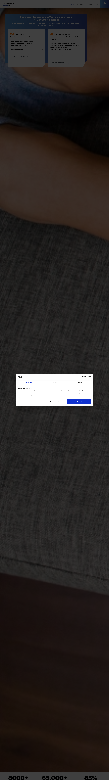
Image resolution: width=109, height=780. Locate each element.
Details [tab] (54, 382)
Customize (53, 401)
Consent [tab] (29, 382)
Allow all (79, 401)
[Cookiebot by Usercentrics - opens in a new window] (83, 377)
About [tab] (80, 382)
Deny (30, 401)
